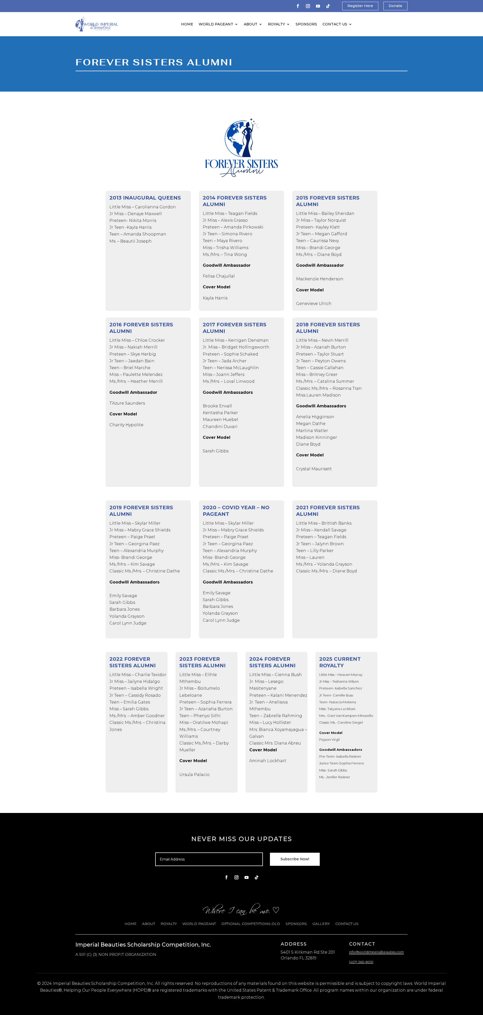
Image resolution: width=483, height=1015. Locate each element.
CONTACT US (335, 24)
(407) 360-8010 (361, 962)
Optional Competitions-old (250, 924)
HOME (187, 24)
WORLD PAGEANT (216, 24)
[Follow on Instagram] (308, 6)
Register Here (360, 6)
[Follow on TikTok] (328, 6)
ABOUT (250, 24)
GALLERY (321, 924)
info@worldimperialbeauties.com (376, 952)
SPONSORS (306, 24)
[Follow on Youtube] (318, 6)
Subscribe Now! (294, 859)
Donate (395, 6)
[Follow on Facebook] (298, 6)
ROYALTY (276, 24)
